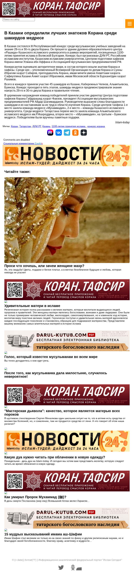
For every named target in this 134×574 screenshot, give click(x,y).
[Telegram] (67, 132)
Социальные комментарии (23, 143)
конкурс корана (96, 126)
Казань (46, 126)
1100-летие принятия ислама (69, 126)
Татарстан (25, 126)
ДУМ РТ (36, 126)
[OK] (75, 132)
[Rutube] (50, 132)
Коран (14, 126)
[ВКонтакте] (58, 132)
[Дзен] (84, 132)
